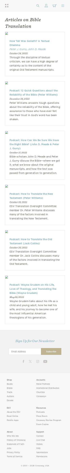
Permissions (41, 456)
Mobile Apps (13, 420)
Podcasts (40, 412)
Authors (10, 396)
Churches (40, 392)
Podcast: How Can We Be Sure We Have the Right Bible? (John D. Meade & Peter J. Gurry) (34, 144)
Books (10, 384)
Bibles (10, 388)
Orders (39, 444)
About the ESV (14, 412)
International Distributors (47, 388)
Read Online (12, 416)
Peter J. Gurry (18, 49)
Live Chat (40, 440)
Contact (40, 436)
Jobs (9, 448)
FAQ (38, 448)
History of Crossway (16, 440)
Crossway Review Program (48, 420)
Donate (10, 400)
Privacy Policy (13, 452)
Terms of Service (14, 456)
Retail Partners (43, 384)
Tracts (9, 392)
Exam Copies (42, 424)
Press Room (41, 416)
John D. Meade (37, 49)
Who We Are (13, 436)
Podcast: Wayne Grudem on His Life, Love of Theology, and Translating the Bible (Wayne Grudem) (33, 288)
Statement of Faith (15, 444)
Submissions (42, 452)
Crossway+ (41, 396)
